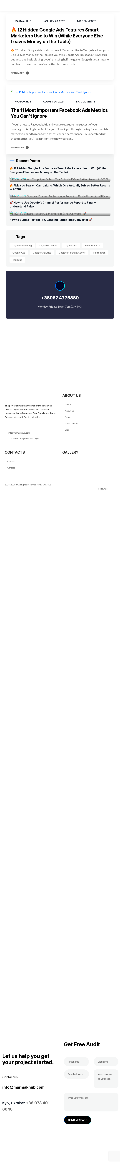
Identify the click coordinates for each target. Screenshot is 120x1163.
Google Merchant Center (72, 252)
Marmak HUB (23, 21)
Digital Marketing (22, 245)
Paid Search (99, 252)
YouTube (17, 259)
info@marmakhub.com (23, 1087)
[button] (115, 5)
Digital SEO (71, 245)
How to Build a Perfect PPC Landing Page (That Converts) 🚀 (51, 219)
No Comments (86, 21)
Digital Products (48, 245)
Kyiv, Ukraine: (13, 1103)
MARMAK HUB (44, 484)
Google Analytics (42, 252)
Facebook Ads (92, 245)
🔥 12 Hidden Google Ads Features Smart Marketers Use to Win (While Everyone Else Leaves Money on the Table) (57, 35)
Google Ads (18, 252)
